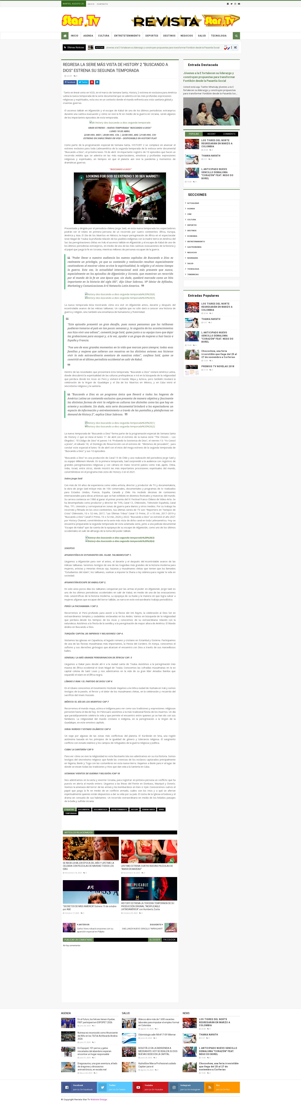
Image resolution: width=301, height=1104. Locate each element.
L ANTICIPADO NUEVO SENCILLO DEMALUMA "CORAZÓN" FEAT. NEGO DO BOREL (218, 1051)
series (161, 809)
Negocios (187, 35)
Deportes (151, 35)
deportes (192, 225)
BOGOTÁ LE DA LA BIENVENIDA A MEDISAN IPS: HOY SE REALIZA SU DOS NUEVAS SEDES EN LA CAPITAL (157, 1051)
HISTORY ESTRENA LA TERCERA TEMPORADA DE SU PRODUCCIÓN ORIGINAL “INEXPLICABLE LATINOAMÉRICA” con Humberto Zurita (147, 906)
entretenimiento (119, 809)
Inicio (91, 4)
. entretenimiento (209, 47)
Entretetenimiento (127, 35)
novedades (192, 258)
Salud (202, 35)
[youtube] (238, 4)
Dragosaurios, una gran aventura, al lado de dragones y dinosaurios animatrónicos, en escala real (97, 1066)
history (134, 809)
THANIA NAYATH (210, 155)
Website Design (99, 1099)
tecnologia (193, 269)
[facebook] (227, 4)
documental (84, 809)
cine (189, 214)
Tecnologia (219, 35)
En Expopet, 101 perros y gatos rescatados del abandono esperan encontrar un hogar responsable (94, 1051)
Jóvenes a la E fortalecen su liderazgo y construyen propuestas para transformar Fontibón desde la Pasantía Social (131, 47)
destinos (191, 230)
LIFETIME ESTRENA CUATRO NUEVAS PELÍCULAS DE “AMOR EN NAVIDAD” (147, 867)
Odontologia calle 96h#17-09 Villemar (157, 1034)
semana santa (148, 809)
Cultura (103, 35)
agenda (191, 208)
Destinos (169, 35)
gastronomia (194, 247)
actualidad (193, 203)
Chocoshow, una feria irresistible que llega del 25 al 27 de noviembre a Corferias (219, 354)
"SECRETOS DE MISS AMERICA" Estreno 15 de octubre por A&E (89, 908)
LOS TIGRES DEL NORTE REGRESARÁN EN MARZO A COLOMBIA (216, 143)
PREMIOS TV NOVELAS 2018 (217, 366)
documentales (100, 809)
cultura (191, 219)
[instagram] (235, 4)
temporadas (71, 813)
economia (192, 236)
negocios (192, 252)
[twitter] (231, 4)
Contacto (102, 4)
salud (190, 263)
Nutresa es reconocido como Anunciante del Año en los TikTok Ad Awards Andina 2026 (98, 1035)
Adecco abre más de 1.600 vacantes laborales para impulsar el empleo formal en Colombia (158, 1022)
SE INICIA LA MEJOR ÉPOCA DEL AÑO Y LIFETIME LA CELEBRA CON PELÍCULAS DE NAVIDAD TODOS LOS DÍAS (88, 866)
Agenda (88, 35)
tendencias (193, 274)
